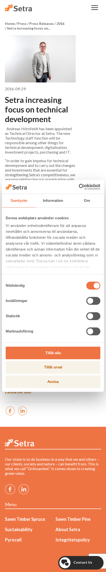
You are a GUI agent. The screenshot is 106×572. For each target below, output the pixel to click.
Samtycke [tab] (19, 200)
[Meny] (94, 8)
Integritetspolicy (72, 539)
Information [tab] (53, 200)
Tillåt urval (53, 367)
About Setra (67, 529)
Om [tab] (87, 200)
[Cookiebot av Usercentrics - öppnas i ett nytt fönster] (78, 187)
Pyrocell (13, 539)
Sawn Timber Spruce (25, 519)
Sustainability (19, 529)
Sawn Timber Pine (72, 519)
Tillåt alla (53, 353)
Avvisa (53, 382)
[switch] (93, 301)
